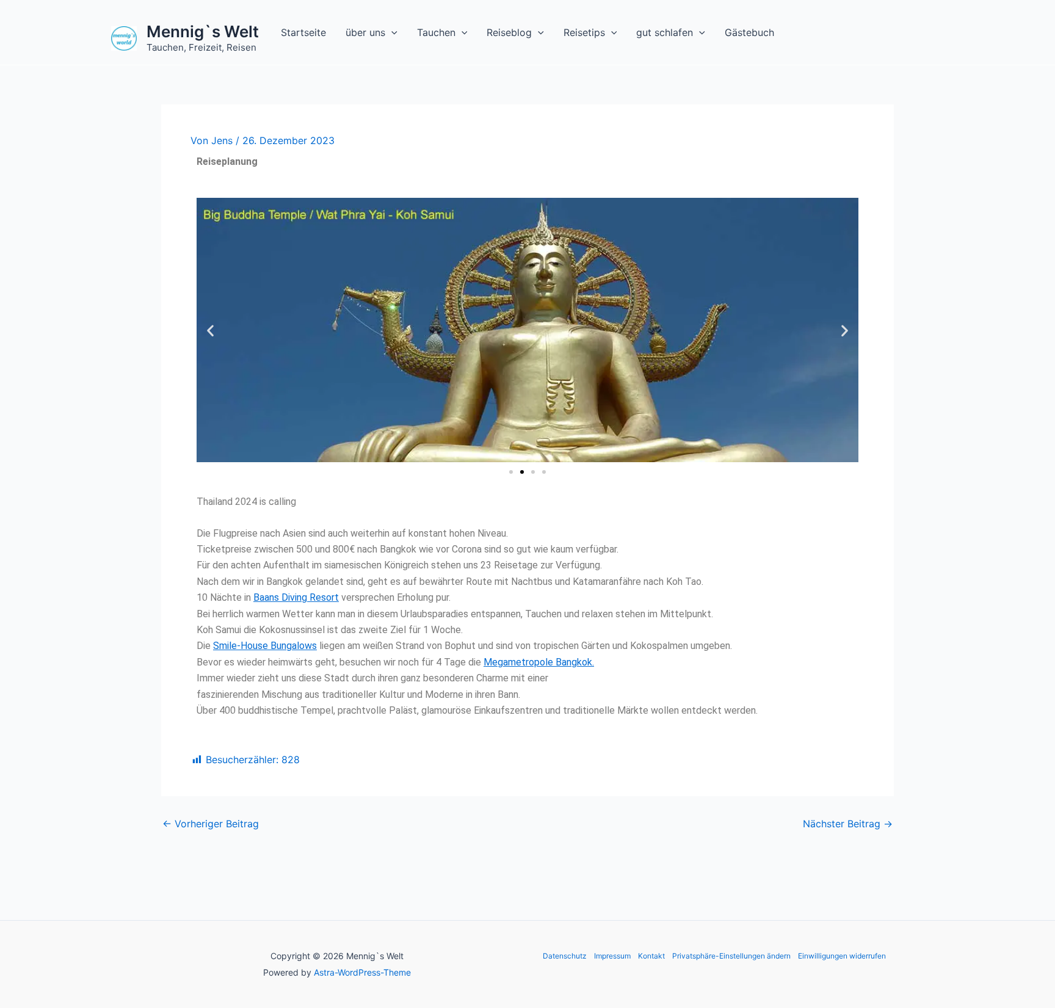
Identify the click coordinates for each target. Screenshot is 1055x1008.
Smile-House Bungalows (265, 645)
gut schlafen (664, 32)
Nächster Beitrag (848, 824)
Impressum (612, 955)
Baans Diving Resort (296, 597)
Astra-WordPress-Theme (362, 972)
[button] (391, 32)
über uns (365, 32)
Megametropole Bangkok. (539, 662)
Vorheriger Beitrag (210, 824)
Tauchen (436, 32)
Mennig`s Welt (203, 31)
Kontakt (651, 955)
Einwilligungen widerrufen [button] (842, 955)
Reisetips (584, 32)
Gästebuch (749, 32)
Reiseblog (509, 32)
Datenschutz (565, 955)
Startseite (303, 32)
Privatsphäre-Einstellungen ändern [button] (731, 955)
